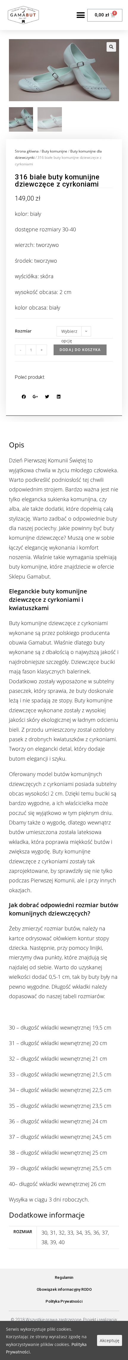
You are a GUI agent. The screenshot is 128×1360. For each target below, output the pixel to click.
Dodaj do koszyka (80, 349)
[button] (80, 15)
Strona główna (27, 151)
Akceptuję (109, 1340)
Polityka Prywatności (64, 1301)
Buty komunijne (54, 151)
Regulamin (64, 1277)
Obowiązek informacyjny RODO (64, 1289)
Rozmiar (23, 331)
